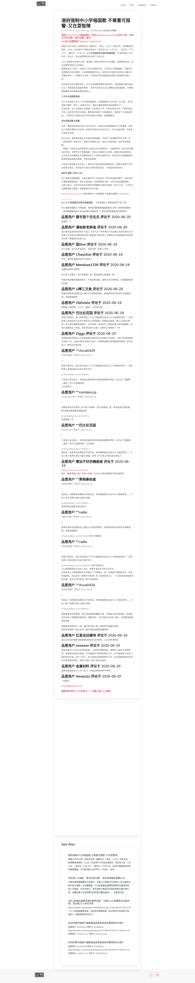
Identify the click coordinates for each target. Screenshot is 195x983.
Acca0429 (68, 30)
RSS (132, 5)
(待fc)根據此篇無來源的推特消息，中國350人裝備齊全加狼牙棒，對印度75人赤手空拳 (99, 902)
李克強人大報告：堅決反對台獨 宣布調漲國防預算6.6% (96, 878)
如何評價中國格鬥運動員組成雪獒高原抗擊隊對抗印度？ (96, 923)
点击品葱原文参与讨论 (71, 686)
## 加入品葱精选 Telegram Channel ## (81, 41)
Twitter (153, 5)
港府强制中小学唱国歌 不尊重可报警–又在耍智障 (92, 855)
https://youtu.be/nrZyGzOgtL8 (74, 470)
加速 (100, 30)
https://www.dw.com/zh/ (72, 193)
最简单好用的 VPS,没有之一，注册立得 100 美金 (86, 691)
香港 (96, 30)
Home (123, 5)
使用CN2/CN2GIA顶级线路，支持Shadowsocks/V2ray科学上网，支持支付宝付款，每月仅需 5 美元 (97, 36)
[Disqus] (97, 741)
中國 (92, 30)
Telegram (142, 5)
